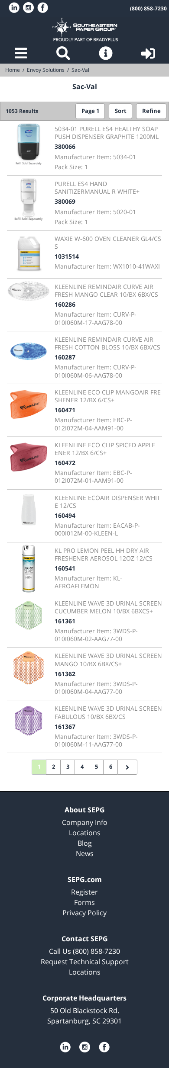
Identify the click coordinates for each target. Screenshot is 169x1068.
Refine (151, 111)
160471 (65, 410)
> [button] (127, 767)
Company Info (84, 822)
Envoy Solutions (46, 70)
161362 (65, 674)
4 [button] (82, 766)
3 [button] (67, 766)
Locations (85, 832)
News (85, 853)
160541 (65, 568)
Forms (84, 902)
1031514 (67, 256)
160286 (65, 304)
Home (85, 29)
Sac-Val (80, 70)
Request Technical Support (85, 961)
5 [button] (96, 766)
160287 (65, 357)
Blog (85, 843)
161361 (65, 621)
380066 (65, 146)
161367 (65, 726)
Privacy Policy (84, 912)
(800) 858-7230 (148, 8)
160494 (65, 515)
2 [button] (53, 766)
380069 (65, 201)
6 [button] (110, 766)
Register (84, 892)
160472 (65, 463)
